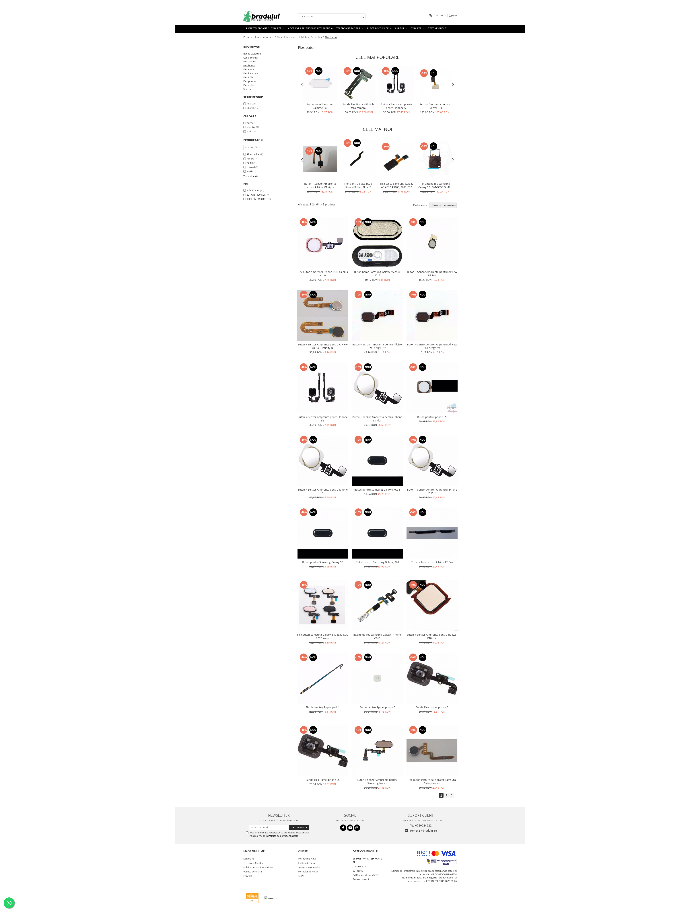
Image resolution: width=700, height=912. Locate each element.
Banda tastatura (252, 53)
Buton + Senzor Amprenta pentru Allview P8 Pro (432, 273)
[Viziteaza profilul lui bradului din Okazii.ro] (252, 898)
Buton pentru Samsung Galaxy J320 (377, 562)
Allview (250, 158)
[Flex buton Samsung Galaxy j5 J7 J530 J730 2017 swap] (322, 605)
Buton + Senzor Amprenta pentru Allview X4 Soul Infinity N (323, 346)
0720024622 (423, 825)
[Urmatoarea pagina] (451, 795)
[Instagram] (357, 828)
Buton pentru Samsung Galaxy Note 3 (377, 489)
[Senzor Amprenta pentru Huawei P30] (434, 83)
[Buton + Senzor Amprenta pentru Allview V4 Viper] (320, 159)
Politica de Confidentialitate (283, 835)
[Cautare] (362, 16)
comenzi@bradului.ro (423, 830)
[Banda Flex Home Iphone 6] (432, 678)
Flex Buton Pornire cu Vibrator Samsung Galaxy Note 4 (432, 781)
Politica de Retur (307, 863)
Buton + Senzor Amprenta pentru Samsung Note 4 (377, 781)
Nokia (250, 171)
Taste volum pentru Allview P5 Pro (432, 562)
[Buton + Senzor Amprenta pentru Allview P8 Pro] (432, 242)
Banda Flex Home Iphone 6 (432, 707)
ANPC (301, 876)
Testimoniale (437, 28)
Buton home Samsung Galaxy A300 (319, 106)
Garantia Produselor (309, 867)
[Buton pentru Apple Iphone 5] (377, 678)
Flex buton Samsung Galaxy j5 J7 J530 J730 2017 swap (322, 636)
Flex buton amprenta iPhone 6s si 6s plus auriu (323, 273)
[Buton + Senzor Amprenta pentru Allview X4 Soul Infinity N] (322, 315)
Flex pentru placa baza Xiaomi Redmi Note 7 (358, 185)
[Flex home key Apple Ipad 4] (322, 678)
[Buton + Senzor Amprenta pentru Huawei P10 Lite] (432, 605)
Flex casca (248, 69)
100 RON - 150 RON (257, 199)
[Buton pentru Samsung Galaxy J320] (377, 533)
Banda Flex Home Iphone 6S (323, 779)
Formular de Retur (308, 871)
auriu (249, 131)
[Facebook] (343, 828)
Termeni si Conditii (253, 863)
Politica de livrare (252, 871)
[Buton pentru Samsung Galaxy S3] (322, 533)
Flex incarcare (250, 73)
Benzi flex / (317, 37)
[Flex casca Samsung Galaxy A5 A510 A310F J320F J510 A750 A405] (396, 159)
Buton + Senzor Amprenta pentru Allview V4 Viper (320, 185)
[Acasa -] (261, 16)
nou (249, 103)
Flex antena (249, 61)
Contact (247, 876)
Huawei (251, 167)
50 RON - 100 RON (256, 194)
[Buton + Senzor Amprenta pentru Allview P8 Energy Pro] (432, 315)
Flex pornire (249, 81)
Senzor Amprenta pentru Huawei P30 (435, 106)
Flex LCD (248, 77)
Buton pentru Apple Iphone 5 (377, 707)
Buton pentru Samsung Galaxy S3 (322, 562)
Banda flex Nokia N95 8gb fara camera (358, 106)
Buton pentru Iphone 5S (432, 417)
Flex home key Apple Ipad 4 (322, 707)
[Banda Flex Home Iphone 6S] (322, 750)
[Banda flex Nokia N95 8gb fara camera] (358, 83)
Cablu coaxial (250, 57)
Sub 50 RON (253, 190)
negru (250, 123)
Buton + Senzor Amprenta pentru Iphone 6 (323, 491)
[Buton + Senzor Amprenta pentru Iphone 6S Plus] (377, 387)
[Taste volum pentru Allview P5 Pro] (432, 533)
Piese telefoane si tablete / (259, 37)
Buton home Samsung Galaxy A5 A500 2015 (377, 273)
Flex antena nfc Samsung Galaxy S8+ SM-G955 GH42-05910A (434, 185)
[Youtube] (350, 828)
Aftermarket (253, 154)
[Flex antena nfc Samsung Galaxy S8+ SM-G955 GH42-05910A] (434, 159)
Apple (250, 162)
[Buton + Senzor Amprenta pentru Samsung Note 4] (377, 750)
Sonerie (247, 89)
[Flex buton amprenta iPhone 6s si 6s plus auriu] (322, 242)
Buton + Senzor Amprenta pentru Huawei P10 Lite (432, 636)
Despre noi (249, 858)
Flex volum (249, 85)
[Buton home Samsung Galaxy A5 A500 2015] (377, 242)
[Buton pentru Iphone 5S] (432, 387)
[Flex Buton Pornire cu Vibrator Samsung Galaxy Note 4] (432, 750)
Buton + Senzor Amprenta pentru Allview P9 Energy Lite (377, 346)
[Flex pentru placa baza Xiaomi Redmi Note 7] (358, 159)
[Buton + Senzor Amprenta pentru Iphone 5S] (396, 83)
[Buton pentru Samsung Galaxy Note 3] (377, 460)
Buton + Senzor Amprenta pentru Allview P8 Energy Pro (432, 346)
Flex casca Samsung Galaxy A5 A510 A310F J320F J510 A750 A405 (396, 185)
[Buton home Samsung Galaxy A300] (320, 83)
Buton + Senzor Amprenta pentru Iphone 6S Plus (377, 418)
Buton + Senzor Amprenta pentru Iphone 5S (396, 106)
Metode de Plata (307, 858)
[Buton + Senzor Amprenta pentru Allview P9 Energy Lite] (377, 315)
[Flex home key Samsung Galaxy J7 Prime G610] (377, 605)
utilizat (250, 108)
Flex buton (249, 65)
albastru (251, 127)
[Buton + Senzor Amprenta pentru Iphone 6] (322, 460)
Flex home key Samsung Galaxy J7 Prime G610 (377, 636)
